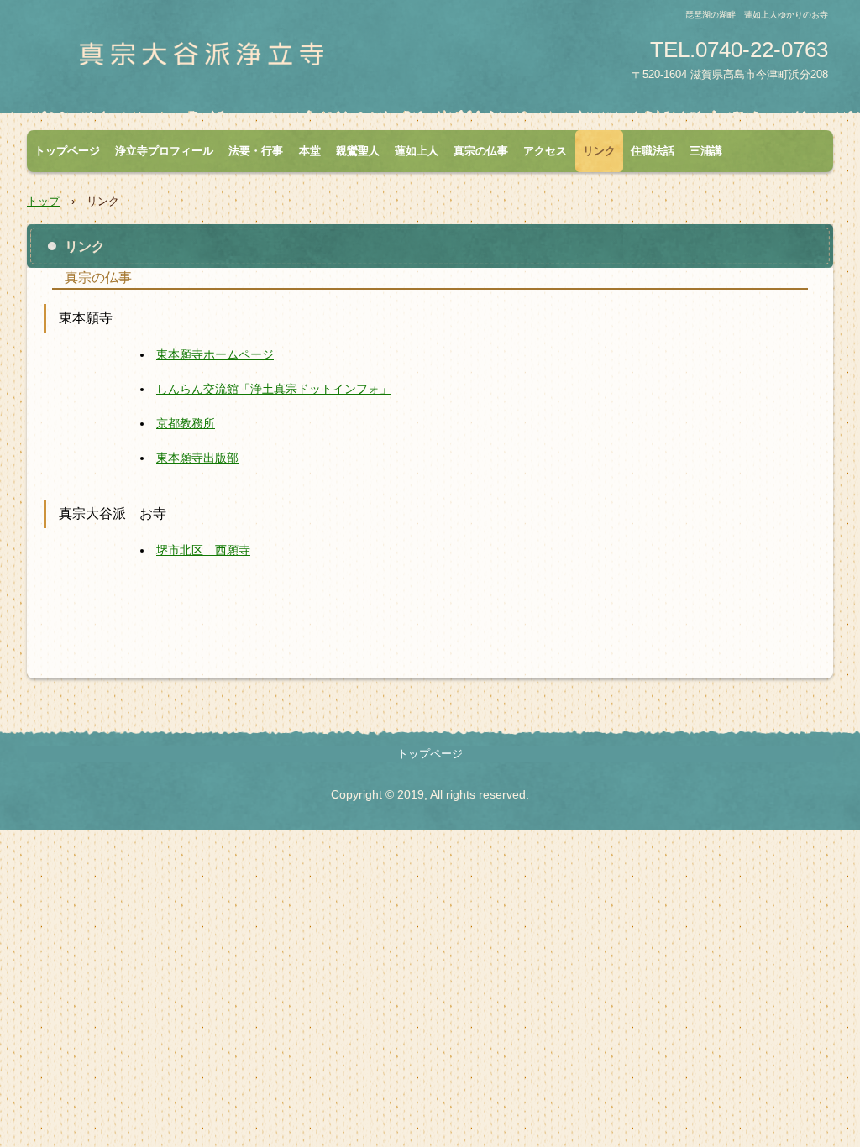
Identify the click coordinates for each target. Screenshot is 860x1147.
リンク (599, 150)
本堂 (310, 150)
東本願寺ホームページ (215, 354)
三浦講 (706, 150)
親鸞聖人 (358, 150)
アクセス (545, 150)
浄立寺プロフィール (164, 150)
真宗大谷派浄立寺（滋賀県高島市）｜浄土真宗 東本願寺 (224, 61)
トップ (43, 201)
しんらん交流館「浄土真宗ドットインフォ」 (273, 388)
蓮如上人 (416, 150)
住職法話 (652, 150)
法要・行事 (255, 150)
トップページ (67, 150)
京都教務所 (185, 423)
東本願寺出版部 (197, 457)
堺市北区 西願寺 (203, 550)
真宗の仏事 (481, 150)
